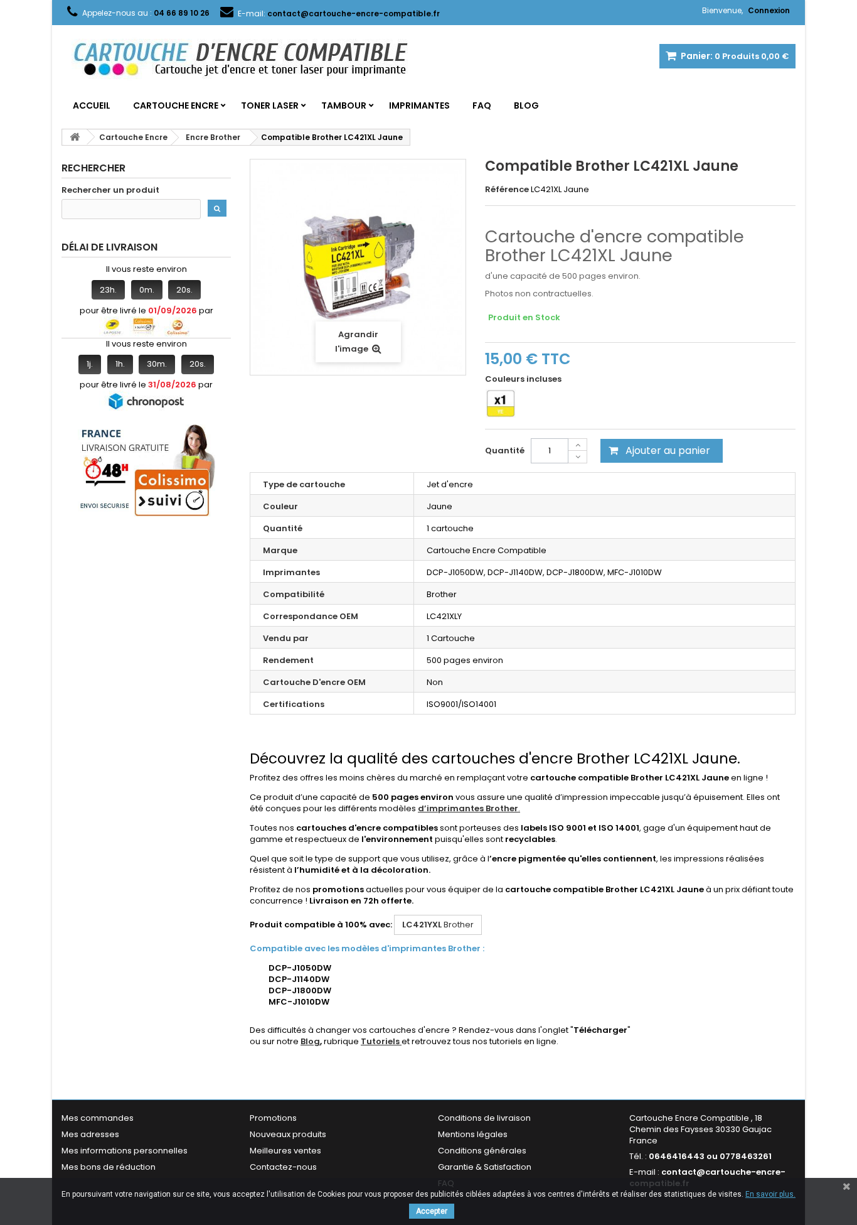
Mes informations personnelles (124, 1151)
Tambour (343, 105)
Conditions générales (482, 1151)
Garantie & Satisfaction (484, 1167)
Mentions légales (473, 1134)
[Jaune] (501, 403)
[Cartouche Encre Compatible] (249, 60)
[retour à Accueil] (75, 137)
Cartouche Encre (175, 105)
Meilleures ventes (285, 1151)
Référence (507, 189)
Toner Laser (270, 105)
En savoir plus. (770, 1194)
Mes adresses (90, 1134)
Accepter (431, 1211)
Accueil (91, 105)
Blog (526, 105)
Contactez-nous (283, 1167)
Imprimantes (419, 105)
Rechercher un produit (110, 190)
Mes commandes (97, 1118)
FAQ (481, 105)
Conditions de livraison (484, 1118)
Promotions (273, 1118)
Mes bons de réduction (108, 1167)
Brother (438, 925)
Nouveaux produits (288, 1134)
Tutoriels (381, 1041)
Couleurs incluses (524, 379)
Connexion (769, 10)
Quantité (504, 450)
